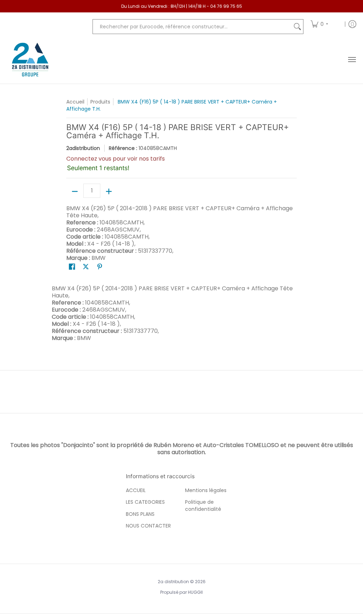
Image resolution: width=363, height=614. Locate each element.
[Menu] (351, 59)
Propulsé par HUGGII (181, 592)
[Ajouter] (108, 191)
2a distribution (173, 582)
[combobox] (192, 26)
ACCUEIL (136, 490)
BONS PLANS (140, 514)
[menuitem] (325, 23)
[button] (72, 267)
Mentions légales (206, 490)
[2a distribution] (30, 59)
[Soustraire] (74, 191)
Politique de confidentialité (203, 505)
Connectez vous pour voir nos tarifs (115, 159)
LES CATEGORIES (145, 502)
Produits (100, 101)
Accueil (75, 101)
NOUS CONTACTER (148, 525)
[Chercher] (297, 26)
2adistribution (83, 148)
